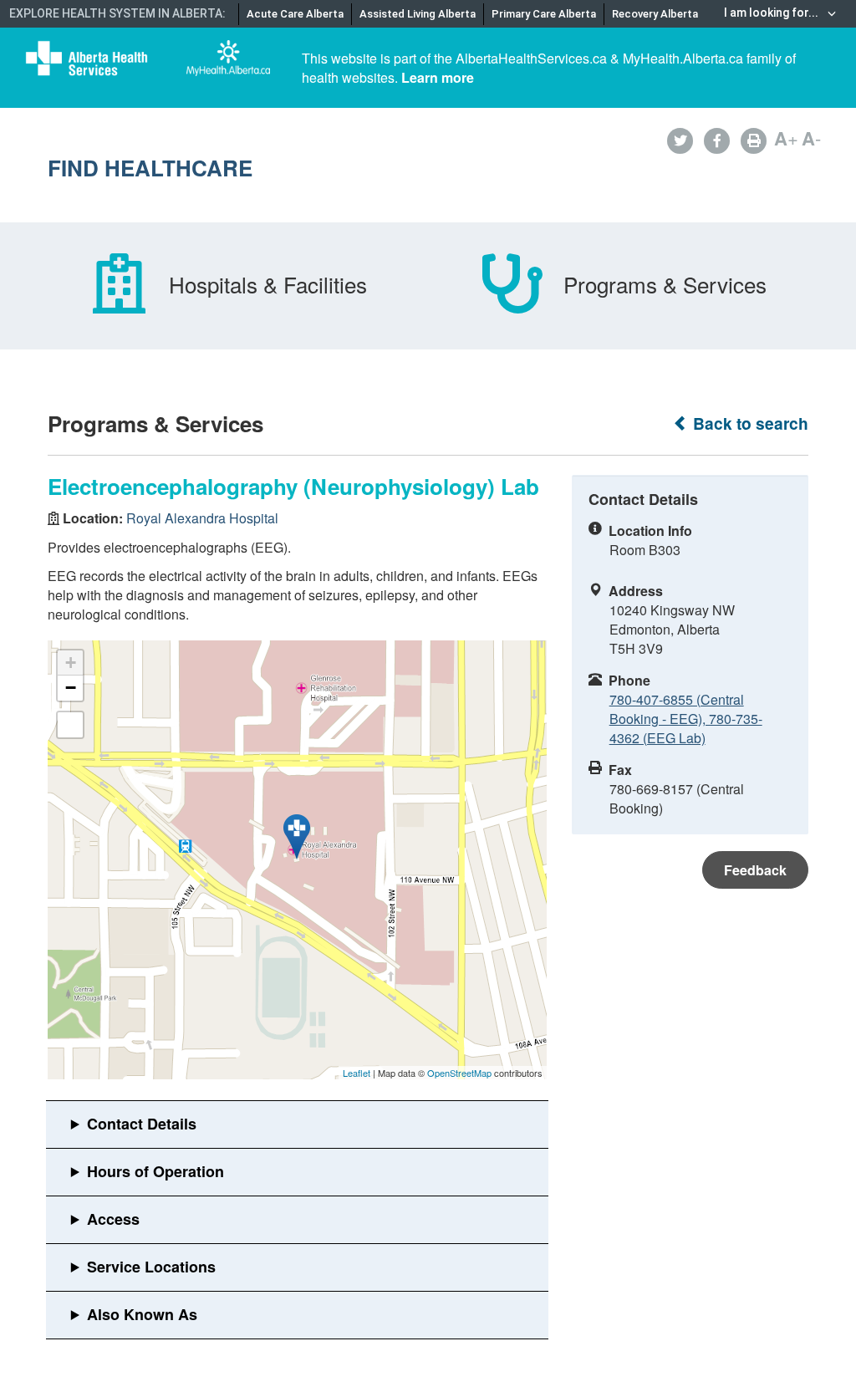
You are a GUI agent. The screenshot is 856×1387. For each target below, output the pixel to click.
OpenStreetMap (459, 1072)
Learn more (437, 77)
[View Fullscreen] (70, 724)
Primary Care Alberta (544, 14)
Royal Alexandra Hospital (202, 518)
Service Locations (151, 1266)
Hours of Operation (155, 1171)
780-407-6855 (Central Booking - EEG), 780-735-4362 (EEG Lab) (685, 718)
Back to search (748, 423)
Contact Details (141, 1124)
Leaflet (356, 1072)
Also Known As (142, 1314)
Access (113, 1219)
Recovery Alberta (655, 14)
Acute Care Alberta (295, 14)
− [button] (70, 687)
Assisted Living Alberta (417, 14)
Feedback (755, 870)
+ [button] (70, 662)
